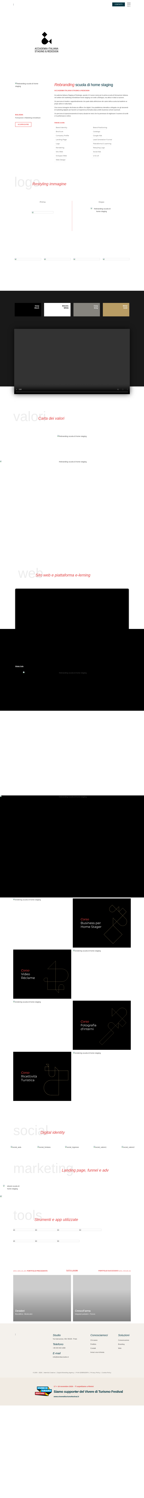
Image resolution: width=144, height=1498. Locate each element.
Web (119, 1348)
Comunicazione (123, 1340)
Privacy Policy (95, 1372)
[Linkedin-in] (23, 1356)
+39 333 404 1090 (59, 1348)
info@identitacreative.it (61, 1357)
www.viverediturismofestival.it (66, 1397)
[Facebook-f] (20, 1356)
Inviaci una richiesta (97, 1352)
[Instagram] (16, 1356)
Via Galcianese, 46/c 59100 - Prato (65, 1339)
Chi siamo (93, 1340)
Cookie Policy (106, 1372)
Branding (121, 1344)
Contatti (93, 1348)
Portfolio (93, 1344)
